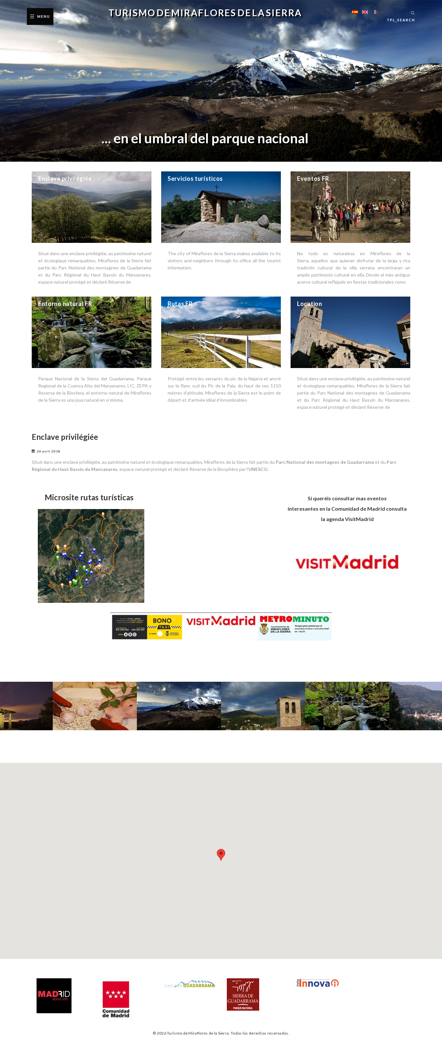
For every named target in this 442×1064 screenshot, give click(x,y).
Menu (43, 16)
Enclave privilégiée (65, 178)
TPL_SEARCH (401, 20)
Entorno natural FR (65, 303)
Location (309, 303)
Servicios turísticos (195, 178)
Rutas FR (180, 303)
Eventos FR (313, 178)
